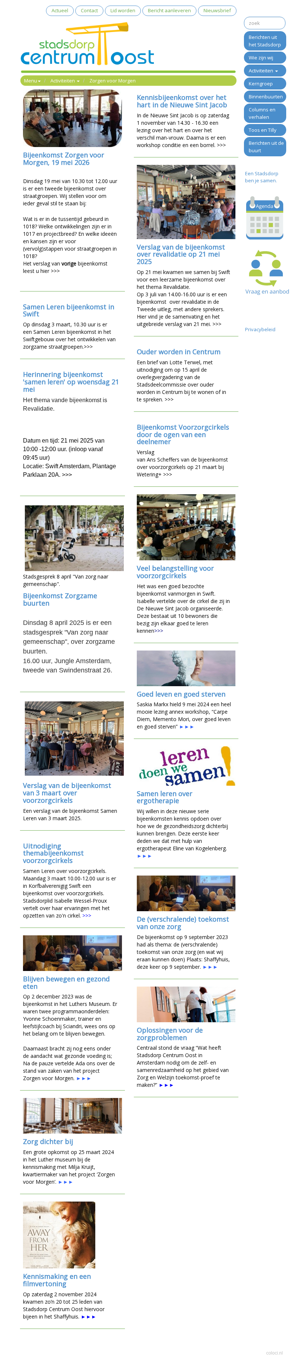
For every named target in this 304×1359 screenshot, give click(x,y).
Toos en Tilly (263, 130)
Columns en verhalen (262, 113)
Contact (89, 10)
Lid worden (122, 10)
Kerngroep (261, 83)
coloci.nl (274, 1353)
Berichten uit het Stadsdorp (265, 41)
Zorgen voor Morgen (112, 80)
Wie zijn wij (261, 57)
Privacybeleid (260, 329)
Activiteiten (261, 70)
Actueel (60, 10)
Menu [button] (30, 80)
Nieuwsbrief (217, 10)
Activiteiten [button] (63, 80)
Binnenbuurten (266, 96)
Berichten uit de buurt (266, 147)
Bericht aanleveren (169, 10)
